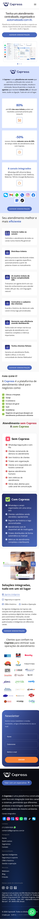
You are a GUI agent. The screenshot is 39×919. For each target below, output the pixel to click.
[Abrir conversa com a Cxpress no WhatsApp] (32, 912)
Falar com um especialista (16, 783)
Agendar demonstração (19, 35)
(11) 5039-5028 (7, 827)
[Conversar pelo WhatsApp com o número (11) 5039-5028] (15, 827)
